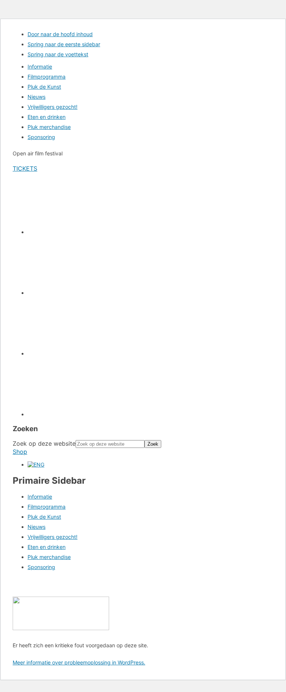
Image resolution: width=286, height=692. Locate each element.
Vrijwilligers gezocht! (52, 537)
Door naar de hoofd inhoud (60, 34)
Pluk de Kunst (44, 517)
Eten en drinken (47, 547)
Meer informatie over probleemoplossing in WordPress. (79, 662)
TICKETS (25, 168)
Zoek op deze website (44, 443)
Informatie (40, 496)
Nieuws (36, 527)
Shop (20, 451)
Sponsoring (41, 567)
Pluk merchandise (49, 557)
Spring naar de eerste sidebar (64, 44)
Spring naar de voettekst (58, 54)
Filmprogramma (47, 506)
